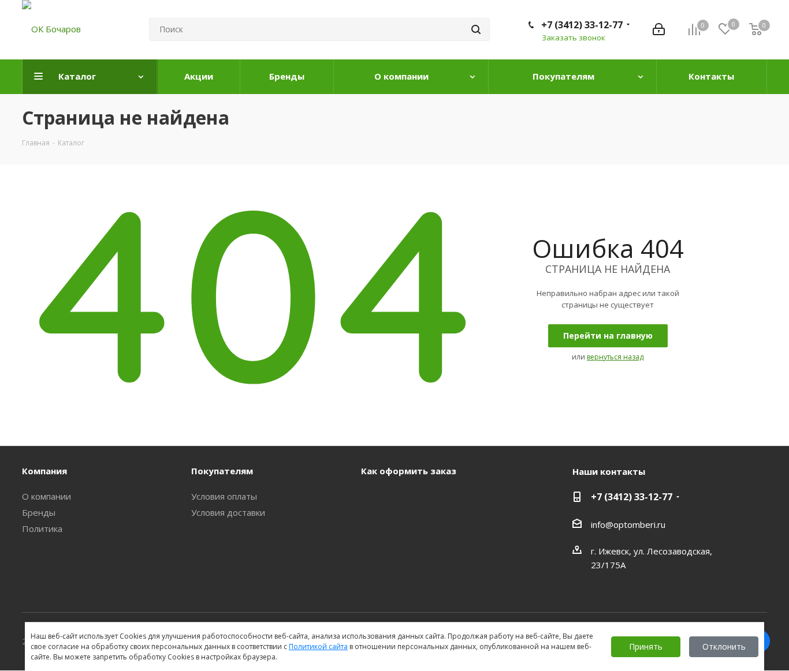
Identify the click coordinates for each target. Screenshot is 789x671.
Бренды (38, 512)
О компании (46, 496)
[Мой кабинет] (659, 29)
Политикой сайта (318, 646)
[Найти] (476, 29)
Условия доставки (228, 512)
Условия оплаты (224, 496)
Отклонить (724, 646)
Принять (646, 646)
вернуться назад (615, 357)
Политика (42, 528)
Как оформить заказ (408, 471)
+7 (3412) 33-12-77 (582, 24)
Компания (44, 471)
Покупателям (222, 471)
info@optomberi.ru (628, 524)
